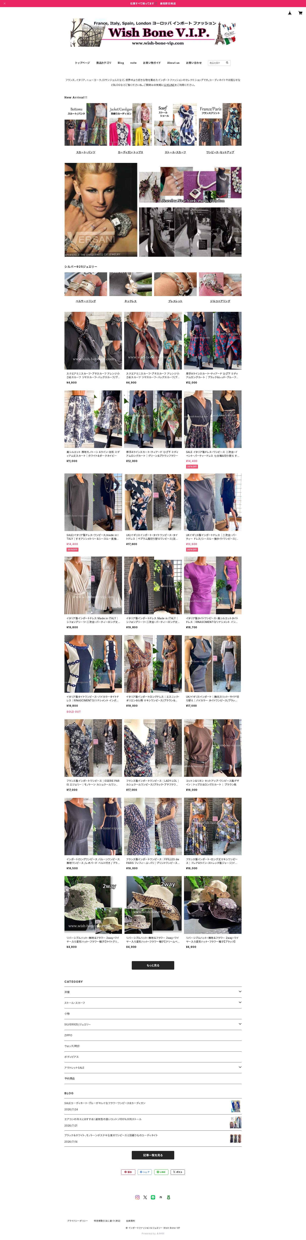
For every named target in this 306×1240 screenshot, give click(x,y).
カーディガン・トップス (130, 152)
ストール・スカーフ (175, 152)
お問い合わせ (194, 62)
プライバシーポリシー (77, 1220)
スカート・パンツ (85, 152)
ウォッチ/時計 (72, 1046)
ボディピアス (71, 1056)
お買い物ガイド (152, 62)
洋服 (67, 992)
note (133, 62)
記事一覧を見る (153, 1155)
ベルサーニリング (86, 301)
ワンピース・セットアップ (220, 152)
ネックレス (130, 301)
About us (173, 62)
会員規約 (130, 1220)
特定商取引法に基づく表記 (107, 1220)
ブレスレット (175, 301)
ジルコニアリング (220, 301)
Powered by (149, 1233)
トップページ (82, 62)
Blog (121, 62)
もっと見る (153, 965)
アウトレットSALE (74, 1067)
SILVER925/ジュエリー (77, 1024)
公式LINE (169, 84)
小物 (67, 1013)
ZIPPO (68, 1035)
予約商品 (69, 1078)
